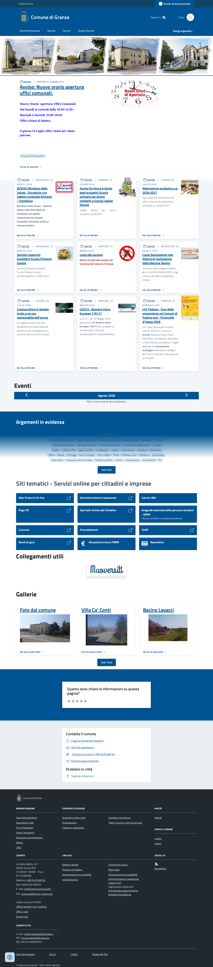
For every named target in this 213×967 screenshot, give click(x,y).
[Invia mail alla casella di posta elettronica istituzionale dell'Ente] (37, 888)
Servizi (66, 31)
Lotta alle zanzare (91, 255)
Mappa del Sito (100, 954)
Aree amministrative (26, 818)
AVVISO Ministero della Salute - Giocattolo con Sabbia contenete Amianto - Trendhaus (34, 194)
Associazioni (146, 440)
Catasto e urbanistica (73, 827)
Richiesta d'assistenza (119, 894)
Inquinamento (128, 450)
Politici (19, 842)
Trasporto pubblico (103, 460)
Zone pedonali (148, 460)
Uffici (18, 847)
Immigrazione (102, 450)
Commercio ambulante (110, 445)
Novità (51, 31)
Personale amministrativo (29, 837)
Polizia (116, 455)
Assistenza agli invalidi (108, 440)
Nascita (60, 455)
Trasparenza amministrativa (79, 460)
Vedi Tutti (106, 470)
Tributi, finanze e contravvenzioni (125, 823)
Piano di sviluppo (87, 455)
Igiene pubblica (86, 450)
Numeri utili (22, 916)
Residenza (144, 455)
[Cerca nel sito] (189, 17)
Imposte (115, 450)
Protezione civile (129, 455)
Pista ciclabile (104, 455)
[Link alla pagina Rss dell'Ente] (156, 864)
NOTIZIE (27, 81)
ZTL (160, 460)
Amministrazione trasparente (123, 879)
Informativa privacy (118, 865)
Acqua (79, 440)
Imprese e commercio (119, 818)
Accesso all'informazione (61, 440)
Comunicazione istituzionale (137, 445)
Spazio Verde (158, 455)
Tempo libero (57, 460)
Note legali (114, 869)
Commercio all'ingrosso (63, 445)
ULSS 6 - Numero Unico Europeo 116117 (95, 311)
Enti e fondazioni (24, 827)
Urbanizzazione (133, 460)
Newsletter (160, 868)
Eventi (158, 843)
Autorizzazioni (69, 823)
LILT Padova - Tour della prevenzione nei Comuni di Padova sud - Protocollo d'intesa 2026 (159, 315)
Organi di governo (25, 832)
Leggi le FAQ (114, 883)
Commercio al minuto (87, 445)
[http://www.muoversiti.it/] (106, 569)
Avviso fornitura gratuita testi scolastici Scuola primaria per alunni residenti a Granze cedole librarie (96, 196)
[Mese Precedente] (26, 395)
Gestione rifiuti (69, 450)
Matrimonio (155, 450)
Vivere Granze (86, 31)
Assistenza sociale (129, 440)
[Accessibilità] (9, 957)
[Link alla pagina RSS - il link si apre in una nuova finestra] (164, 17)
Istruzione (142, 450)
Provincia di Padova (72, 869)
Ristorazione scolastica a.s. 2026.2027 (160, 190)
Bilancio (158, 440)
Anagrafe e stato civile (73, 818)
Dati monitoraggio (25, 954)
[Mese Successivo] (186, 395)
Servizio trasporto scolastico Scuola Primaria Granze (34, 259)
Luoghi (158, 838)
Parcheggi (71, 455)
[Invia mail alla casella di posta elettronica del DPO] (38, 934)
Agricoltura (90, 440)
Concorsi (156, 445)
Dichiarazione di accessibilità (76, 874)
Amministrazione (30, 31)
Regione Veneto (26, 3)
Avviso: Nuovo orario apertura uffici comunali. (52, 90)
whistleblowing (70, 879)
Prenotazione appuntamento (123, 890)
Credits (74, 954)
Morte (51, 455)
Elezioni (55, 450)
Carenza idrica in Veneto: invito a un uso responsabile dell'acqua (33, 313)
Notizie (158, 818)
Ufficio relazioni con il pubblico (31, 907)
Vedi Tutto (106, 662)
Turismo (119, 460)
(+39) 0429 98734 (35, 880)
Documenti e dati (25, 823)
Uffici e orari (22, 911)
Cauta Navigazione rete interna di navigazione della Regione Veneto (157, 259)
